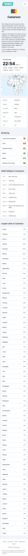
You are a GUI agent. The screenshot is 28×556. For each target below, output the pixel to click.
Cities (16, 541)
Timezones (22, 541)
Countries (10, 541)
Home (4, 541)
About (14, 544)
